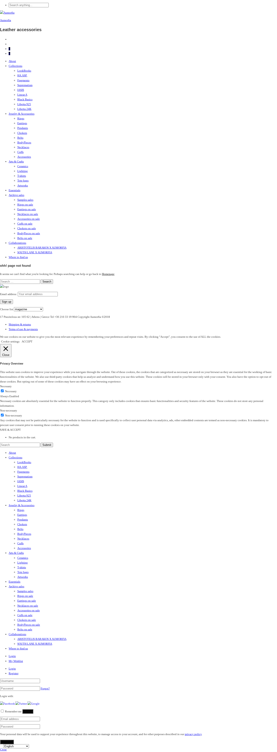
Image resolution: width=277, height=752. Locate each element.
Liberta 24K (24, 109)
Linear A (22, 94)
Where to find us (18, 257)
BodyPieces (24, 142)
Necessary (11, 391)
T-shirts (21, 175)
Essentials (14, 190)
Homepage (108, 274)
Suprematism (24, 85)
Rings (20, 118)
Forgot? (45, 688)
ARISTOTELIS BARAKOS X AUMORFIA (41, 247)
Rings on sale (25, 204)
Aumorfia (5, 20)
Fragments (23, 80)
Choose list (6, 309)
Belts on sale (24, 238)
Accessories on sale (28, 218)
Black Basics (24, 99)
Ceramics (22, 166)
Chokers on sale (26, 228)
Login (12, 656)
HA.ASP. (22, 75)
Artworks (22, 185)
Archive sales (16, 195)
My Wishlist (16, 661)
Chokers (22, 133)
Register (13, 673)
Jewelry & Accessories (21, 113)
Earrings (22, 123)
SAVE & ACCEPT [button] (10, 429)
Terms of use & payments (23, 329)
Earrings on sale (26, 209)
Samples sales (25, 199)
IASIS (20, 90)
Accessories (24, 156)
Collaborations (17, 242)
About (12, 61)
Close (3, 749)
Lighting (22, 171)
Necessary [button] (6, 386)
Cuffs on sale (24, 223)
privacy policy (193, 734)
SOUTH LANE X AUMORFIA (34, 252)
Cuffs (20, 152)
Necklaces (23, 147)
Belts (20, 137)
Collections (15, 65)
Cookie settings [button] (10, 341)
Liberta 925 (24, 104)
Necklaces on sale (27, 214)
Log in (28, 711)
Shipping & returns (20, 324)
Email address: (9, 294)
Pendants (22, 128)
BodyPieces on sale (28, 233)
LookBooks (24, 70)
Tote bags (23, 180)
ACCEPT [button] (27, 341)
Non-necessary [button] (8, 410)
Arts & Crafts (16, 161)
